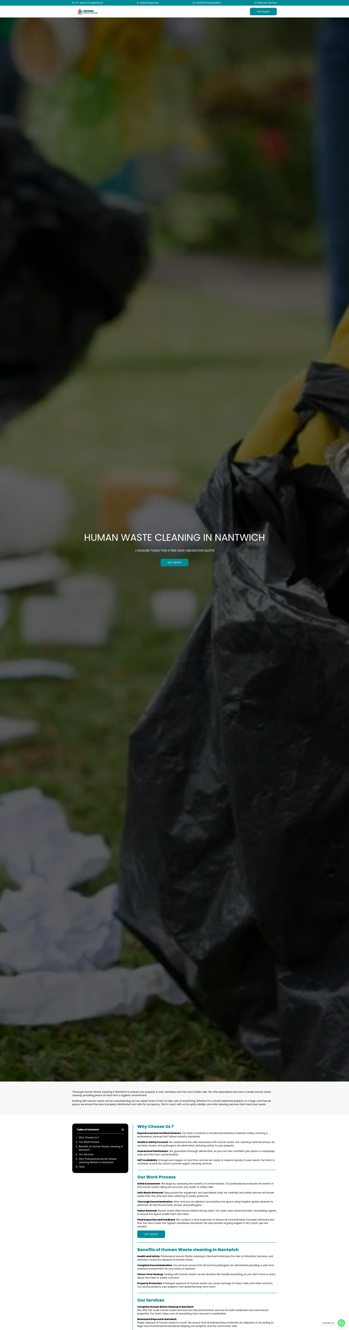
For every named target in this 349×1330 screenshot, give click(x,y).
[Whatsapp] (341, 1323)
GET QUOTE (174, 562)
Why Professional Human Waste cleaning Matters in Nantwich (98, 1160)
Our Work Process (89, 1142)
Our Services (86, 1154)
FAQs (82, 1166)
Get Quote (263, 11)
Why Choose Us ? (89, 1137)
